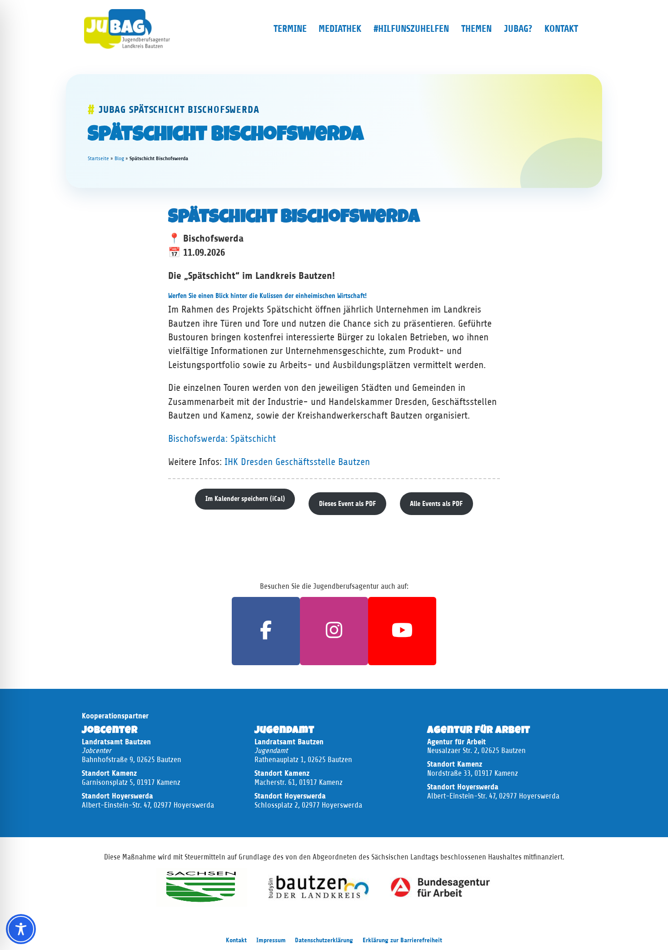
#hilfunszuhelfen (411, 28)
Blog (119, 158)
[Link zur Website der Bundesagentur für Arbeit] (440, 886)
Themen (476, 28)
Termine (290, 28)
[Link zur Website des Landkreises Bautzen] (318, 886)
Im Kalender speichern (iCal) (245, 499)
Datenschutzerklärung (324, 940)
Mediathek (340, 28)
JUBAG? (518, 28)
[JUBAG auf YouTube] (402, 631)
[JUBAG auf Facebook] (266, 631)
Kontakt (561, 28)
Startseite (98, 158)
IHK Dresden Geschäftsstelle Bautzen (297, 461)
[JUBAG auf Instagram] (334, 631)
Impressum (271, 940)
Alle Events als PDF (436, 504)
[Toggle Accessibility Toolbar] (21, 929)
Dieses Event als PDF (347, 504)
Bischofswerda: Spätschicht (222, 438)
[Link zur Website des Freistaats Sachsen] (201, 886)
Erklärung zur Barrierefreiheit (402, 940)
